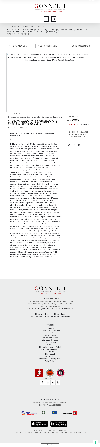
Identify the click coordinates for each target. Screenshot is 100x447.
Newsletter (49, 314)
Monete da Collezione (50, 338)
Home (13, 27)
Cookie (67, 316)
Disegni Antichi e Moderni (50, 349)
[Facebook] (74, 145)
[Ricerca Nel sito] (53, 19)
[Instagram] (47, 382)
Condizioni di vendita (79, 136)
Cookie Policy (60, 316)
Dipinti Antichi (50, 361)
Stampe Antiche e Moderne (50, 331)
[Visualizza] (39, 424)
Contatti (92, 1)
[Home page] (50, 8)
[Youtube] (57, 382)
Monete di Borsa (50, 335)
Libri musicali (50, 354)
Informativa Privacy (37, 316)
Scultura (50, 345)
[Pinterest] (69, 145)
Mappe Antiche (50, 356)
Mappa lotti (39, 314)
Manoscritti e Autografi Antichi (50, 347)
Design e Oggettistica (50, 342)
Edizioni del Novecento (50, 340)
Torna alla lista (19, 46)
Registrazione (84, 124)
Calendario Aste (27, 27)
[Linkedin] (52, 382)
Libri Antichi (50, 328)
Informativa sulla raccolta (50, 445)
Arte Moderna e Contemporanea (50, 359)
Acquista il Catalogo (78, 134)
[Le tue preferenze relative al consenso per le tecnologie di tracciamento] (95, 442)
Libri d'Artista (50, 352)
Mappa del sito (59, 314)
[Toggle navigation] (46, 19)
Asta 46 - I (43, 27)
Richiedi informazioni (79, 132)
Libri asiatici (50, 333)
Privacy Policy (50, 316)
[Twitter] (79, 145)
